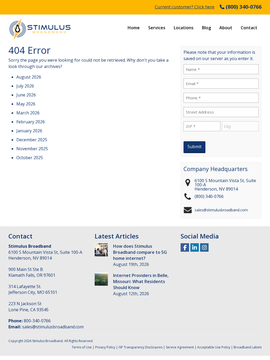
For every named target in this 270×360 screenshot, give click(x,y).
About (225, 28)
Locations (184, 28)
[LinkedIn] (194, 247)
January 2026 (29, 131)
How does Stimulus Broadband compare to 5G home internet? (140, 252)
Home (134, 28)
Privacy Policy (105, 347)
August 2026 (28, 77)
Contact (249, 28)
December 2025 (31, 140)
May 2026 (25, 104)
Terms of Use (82, 347)
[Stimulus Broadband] (40, 29)
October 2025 (29, 157)
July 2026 (25, 86)
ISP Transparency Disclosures (140, 347)
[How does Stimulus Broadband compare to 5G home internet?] (101, 250)
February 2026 (30, 122)
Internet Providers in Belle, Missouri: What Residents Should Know (140, 281)
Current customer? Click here (184, 7)
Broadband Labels (248, 347)
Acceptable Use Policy (213, 347)
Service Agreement (180, 347)
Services (156, 28)
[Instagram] (204, 247)
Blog (206, 28)
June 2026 (26, 95)
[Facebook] (185, 247)
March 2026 (28, 113)
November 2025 (32, 149)
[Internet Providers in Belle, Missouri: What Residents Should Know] (101, 280)
